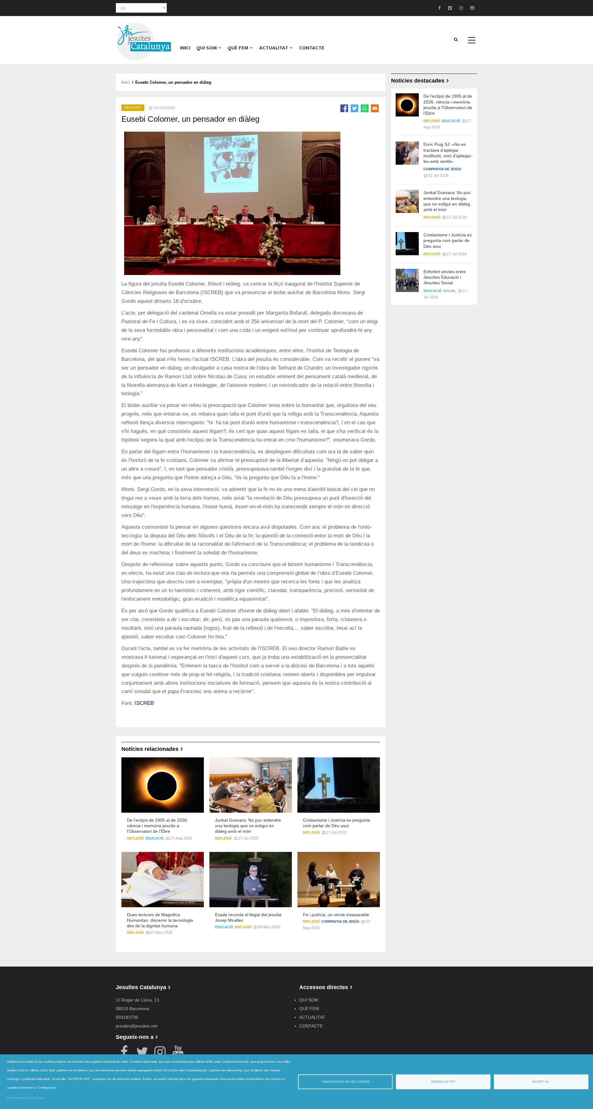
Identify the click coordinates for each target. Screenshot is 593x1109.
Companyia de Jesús (340, 921)
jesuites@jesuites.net (136, 1025)
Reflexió (132, 107)
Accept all (541, 1081)
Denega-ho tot (443, 1081)
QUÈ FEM (239, 48)
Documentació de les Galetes (26, 1097)
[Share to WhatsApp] (364, 108)
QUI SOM (207, 48)
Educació (154, 838)
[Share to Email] (375, 108)
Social (449, 291)
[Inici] (143, 41)
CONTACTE (311, 48)
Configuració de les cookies (345, 1081)
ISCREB (144, 703)
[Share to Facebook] (344, 108)
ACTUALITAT (274, 48)
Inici (185, 48)
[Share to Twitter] (354, 108)
